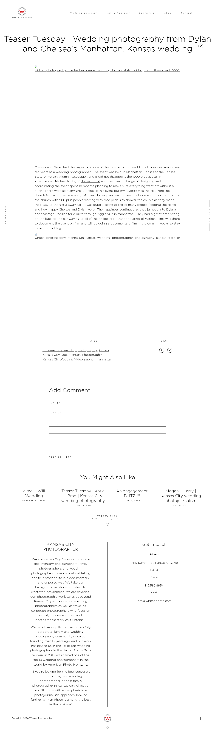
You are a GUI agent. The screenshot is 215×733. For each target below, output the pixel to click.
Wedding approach (84, 13)
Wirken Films (154, 218)
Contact (187, 13)
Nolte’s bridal (90, 181)
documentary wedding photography (69, 350)
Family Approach (118, 13)
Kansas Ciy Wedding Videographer (68, 359)
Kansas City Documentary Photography (72, 354)
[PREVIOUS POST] (22, 215)
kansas (104, 350)
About (168, 13)
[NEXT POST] (192, 215)
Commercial (147, 13)
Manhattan (105, 359)
